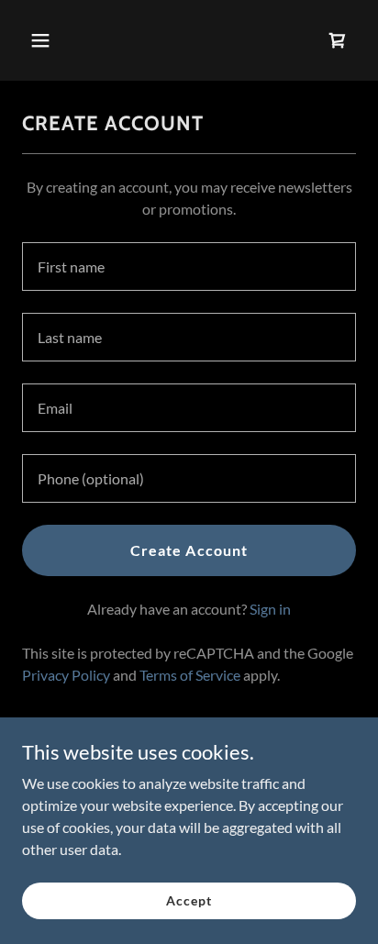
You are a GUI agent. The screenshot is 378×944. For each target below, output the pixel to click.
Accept (188, 900)
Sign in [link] (270, 608)
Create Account (188, 550)
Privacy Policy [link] (66, 674)
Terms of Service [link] (189, 674)
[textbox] (189, 266)
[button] (47, 40)
